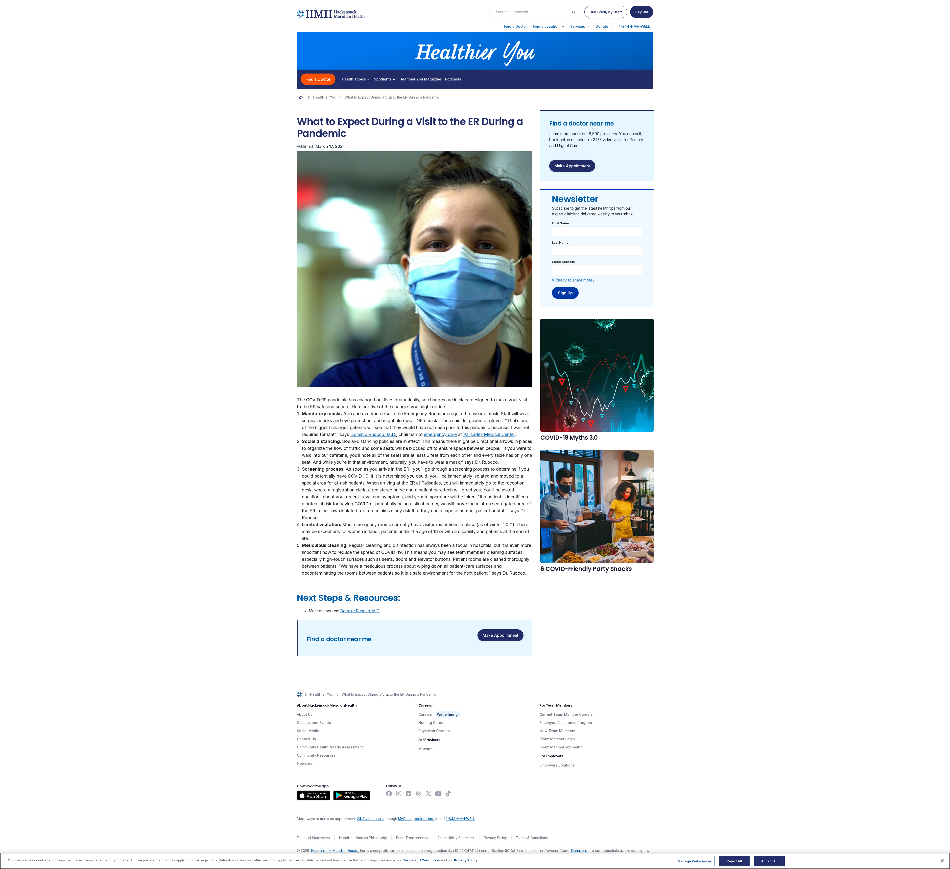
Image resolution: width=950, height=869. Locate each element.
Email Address (563, 262)
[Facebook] (389, 793)
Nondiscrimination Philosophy (363, 838)
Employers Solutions (557, 765)
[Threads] (419, 793)
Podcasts (453, 79)
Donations (579, 850)
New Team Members (557, 731)
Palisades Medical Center (489, 434)
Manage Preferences (695, 861)
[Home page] (301, 97)
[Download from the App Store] (313, 795)
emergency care (440, 434)
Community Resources (316, 755)
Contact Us (306, 739)
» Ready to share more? (573, 280)
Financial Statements (313, 838)
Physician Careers (434, 731)
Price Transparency (412, 838)
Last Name (560, 242)
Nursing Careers (432, 722)
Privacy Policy (495, 838)
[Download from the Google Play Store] (351, 795)
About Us (304, 714)
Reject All (734, 861)
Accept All (769, 861)
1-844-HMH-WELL (460, 819)
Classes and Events (314, 722)
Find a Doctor (318, 79)
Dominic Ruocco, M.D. (373, 434)
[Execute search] (577, 12)
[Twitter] (428, 793)
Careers (425, 714)
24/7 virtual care (370, 819)
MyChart (405, 819)
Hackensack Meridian (334, 850)
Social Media (308, 731)
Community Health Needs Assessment (330, 747)
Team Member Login (557, 739)
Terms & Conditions (532, 838)
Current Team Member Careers (566, 714)
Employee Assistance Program (566, 722)
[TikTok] (448, 793)
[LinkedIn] (409, 793)
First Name (560, 223)
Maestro (425, 749)
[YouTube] (438, 793)
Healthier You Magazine (420, 79)
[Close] (942, 860)
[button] (515, 26)
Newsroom (306, 763)
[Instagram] (399, 793)
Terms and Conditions (421, 860)
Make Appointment (500, 635)
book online (423, 819)
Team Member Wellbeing (561, 747)
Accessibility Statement (456, 838)
